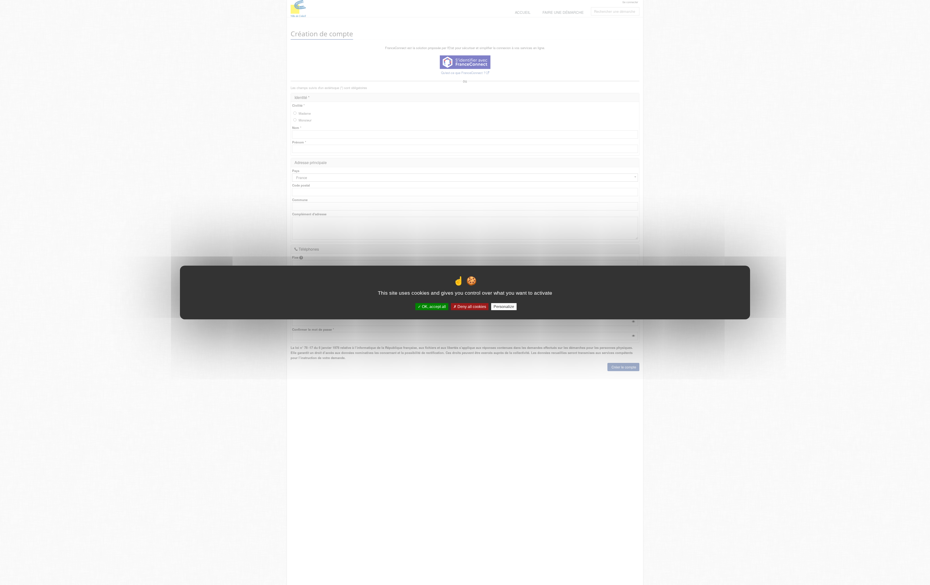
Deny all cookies (471, 307)
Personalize (504, 307)
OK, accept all (433, 307)
